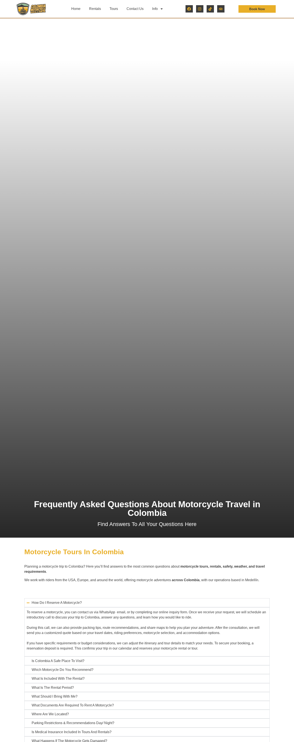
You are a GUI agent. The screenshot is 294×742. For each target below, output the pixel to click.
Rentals (95, 9)
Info (155, 9)
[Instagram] (199, 9)
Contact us (135, 9)
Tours (114, 9)
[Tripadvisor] (220, 9)
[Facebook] (189, 9)
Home (75, 9)
